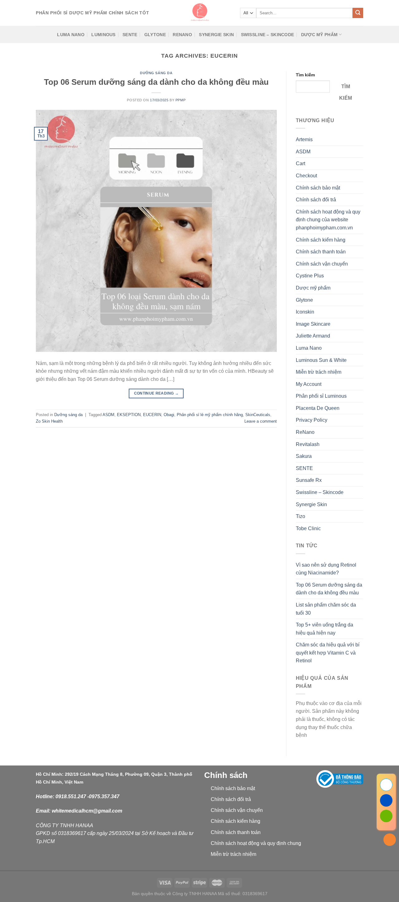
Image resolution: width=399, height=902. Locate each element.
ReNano (182, 34)
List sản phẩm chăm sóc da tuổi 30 (326, 609)
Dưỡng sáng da (156, 73)
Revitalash (308, 444)
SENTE (130, 34)
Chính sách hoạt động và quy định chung (256, 843)
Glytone (155, 34)
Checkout (306, 175)
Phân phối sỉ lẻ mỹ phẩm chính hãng (210, 414)
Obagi (169, 414)
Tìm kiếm (305, 74)
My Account (308, 384)
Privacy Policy (311, 420)
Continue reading (156, 393)
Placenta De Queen (317, 408)
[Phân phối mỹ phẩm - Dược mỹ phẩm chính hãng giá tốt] (199, 13)
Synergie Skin (216, 34)
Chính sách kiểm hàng (320, 239)
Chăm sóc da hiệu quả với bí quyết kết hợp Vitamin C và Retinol (327, 652)
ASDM (108, 414)
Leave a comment (260, 421)
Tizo (300, 516)
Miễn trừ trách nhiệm (318, 372)
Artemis (304, 139)
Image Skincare (313, 324)
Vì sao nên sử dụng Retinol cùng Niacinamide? (326, 569)
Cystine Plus (310, 275)
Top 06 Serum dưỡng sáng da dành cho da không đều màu (156, 82)
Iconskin (305, 311)
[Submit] (358, 13)
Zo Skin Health (49, 421)
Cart (300, 163)
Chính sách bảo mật (318, 187)
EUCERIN (152, 414)
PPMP (180, 100)
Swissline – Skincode (267, 34)
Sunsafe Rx (309, 480)
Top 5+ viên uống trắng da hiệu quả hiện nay (324, 629)
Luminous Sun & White (321, 360)
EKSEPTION (129, 414)
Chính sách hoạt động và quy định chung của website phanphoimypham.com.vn (328, 219)
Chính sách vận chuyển (322, 263)
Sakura (304, 456)
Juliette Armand (313, 335)
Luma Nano (70, 34)
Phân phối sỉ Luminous (321, 396)
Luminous (103, 34)
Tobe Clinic (308, 528)
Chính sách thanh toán (321, 251)
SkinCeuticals (257, 414)
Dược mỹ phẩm (319, 34)
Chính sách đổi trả (316, 199)
